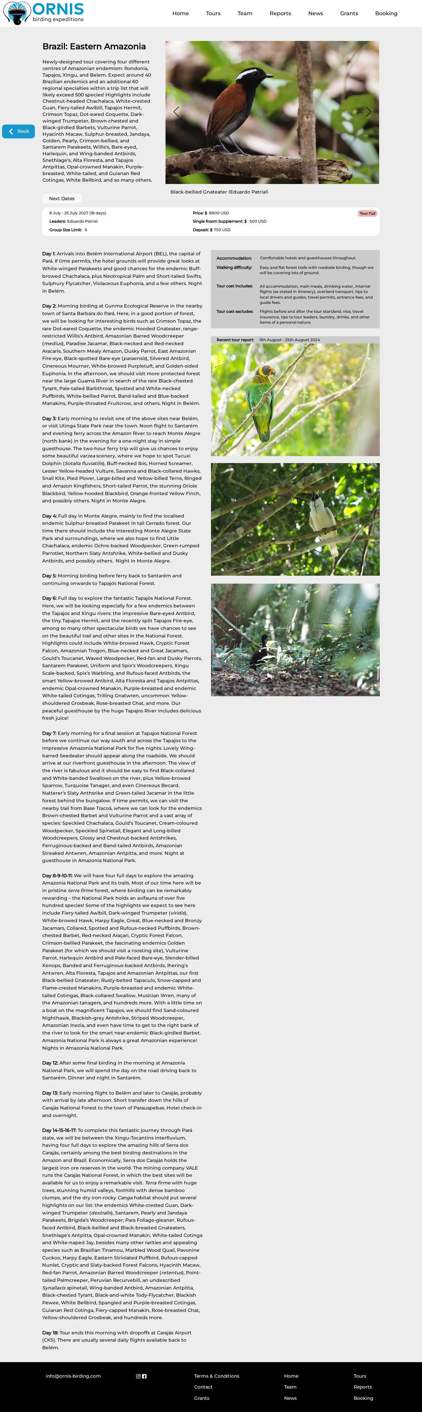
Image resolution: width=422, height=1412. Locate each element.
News (290, 1398)
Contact (203, 1387)
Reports (363, 1387)
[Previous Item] (176, 112)
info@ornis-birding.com (73, 1376)
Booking (364, 1398)
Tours (360, 1376)
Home (291, 1376)
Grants (201, 1398)
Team (290, 1387)
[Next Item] (368, 112)
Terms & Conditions (216, 1376)
